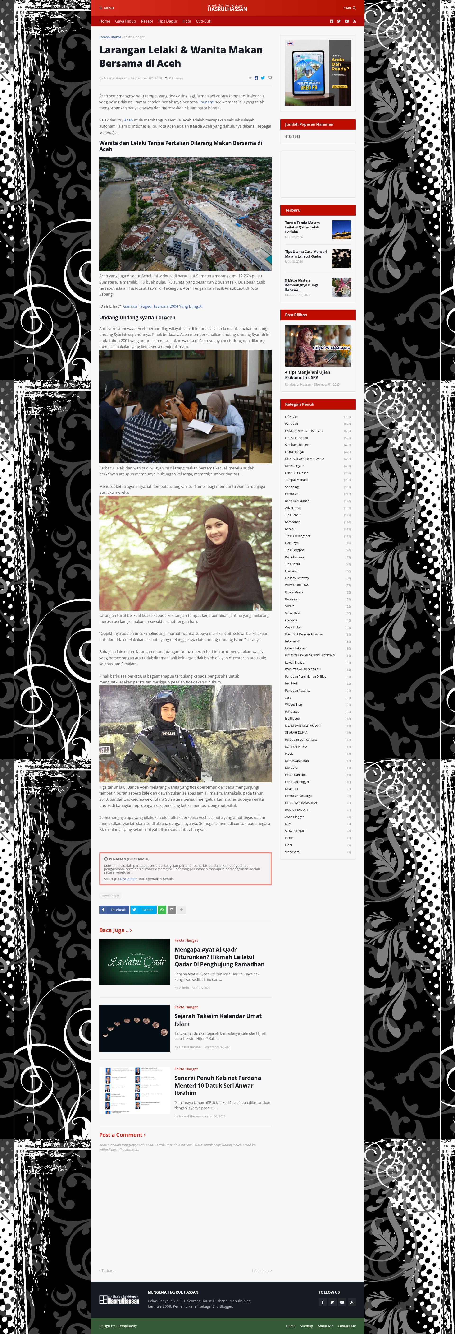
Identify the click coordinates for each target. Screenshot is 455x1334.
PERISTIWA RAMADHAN (318, 802)
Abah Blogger (318, 817)
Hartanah (318, 571)
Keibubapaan (318, 557)
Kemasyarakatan (318, 760)
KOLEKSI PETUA (318, 746)
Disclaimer (128, 879)
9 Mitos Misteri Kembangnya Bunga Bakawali (302, 285)
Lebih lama (260, 1270)
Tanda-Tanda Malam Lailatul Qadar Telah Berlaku (302, 227)
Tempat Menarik (318, 480)
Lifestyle (318, 416)
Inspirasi (318, 683)
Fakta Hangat (134, 37)
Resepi (147, 21)
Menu (109, 8)
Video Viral (318, 852)
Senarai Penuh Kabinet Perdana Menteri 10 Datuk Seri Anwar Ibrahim (218, 1085)
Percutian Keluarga (318, 796)
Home (104, 21)
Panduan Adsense (318, 690)
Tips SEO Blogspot (318, 536)
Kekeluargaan (318, 466)
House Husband (318, 438)
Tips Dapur (167, 21)
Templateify (127, 1326)
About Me (325, 1326)
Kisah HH (318, 788)
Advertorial (318, 508)
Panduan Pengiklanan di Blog (318, 676)
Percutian (318, 494)
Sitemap (306, 1326)
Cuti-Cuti (203, 21)
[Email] (270, 78)
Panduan (318, 423)
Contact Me (347, 1326)
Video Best (318, 613)
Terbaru (108, 1270)
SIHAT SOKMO (318, 831)
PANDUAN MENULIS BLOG (318, 430)
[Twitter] (263, 78)
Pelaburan (318, 599)
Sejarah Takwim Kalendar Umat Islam (218, 1019)
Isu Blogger (318, 718)
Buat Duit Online (318, 473)
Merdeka (318, 767)
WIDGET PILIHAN (318, 585)
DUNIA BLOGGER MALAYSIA (318, 458)
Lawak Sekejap (318, 648)
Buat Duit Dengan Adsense (318, 634)
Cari (347, 8)
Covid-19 (318, 620)
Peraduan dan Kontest (318, 739)
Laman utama (110, 37)
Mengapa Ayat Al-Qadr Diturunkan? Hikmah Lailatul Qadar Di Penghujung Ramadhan (220, 957)
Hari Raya (318, 543)
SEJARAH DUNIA (318, 732)
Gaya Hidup (125, 21)
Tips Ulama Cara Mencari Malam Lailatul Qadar (306, 254)
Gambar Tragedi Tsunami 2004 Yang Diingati (163, 306)
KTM (318, 824)
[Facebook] (256, 78)
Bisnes (318, 838)
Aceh (128, 120)
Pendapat (318, 711)
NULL (318, 753)
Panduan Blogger (318, 782)
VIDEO (318, 606)
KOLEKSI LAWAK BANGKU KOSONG (318, 655)
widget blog (318, 704)
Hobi (186, 21)
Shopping (318, 487)
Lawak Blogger (318, 662)
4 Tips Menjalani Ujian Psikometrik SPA (307, 374)
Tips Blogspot (318, 550)
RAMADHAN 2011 (318, 810)
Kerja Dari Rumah (318, 501)
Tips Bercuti (318, 515)
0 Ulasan (176, 78)
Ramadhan (318, 522)
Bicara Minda (318, 592)
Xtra (318, 697)
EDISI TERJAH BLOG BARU (318, 669)
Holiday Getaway (318, 578)
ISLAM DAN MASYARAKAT (318, 725)
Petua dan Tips (318, 774)
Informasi (318, 641)
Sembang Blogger (318, 444)
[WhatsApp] (162, 910)
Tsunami (206, 102)
